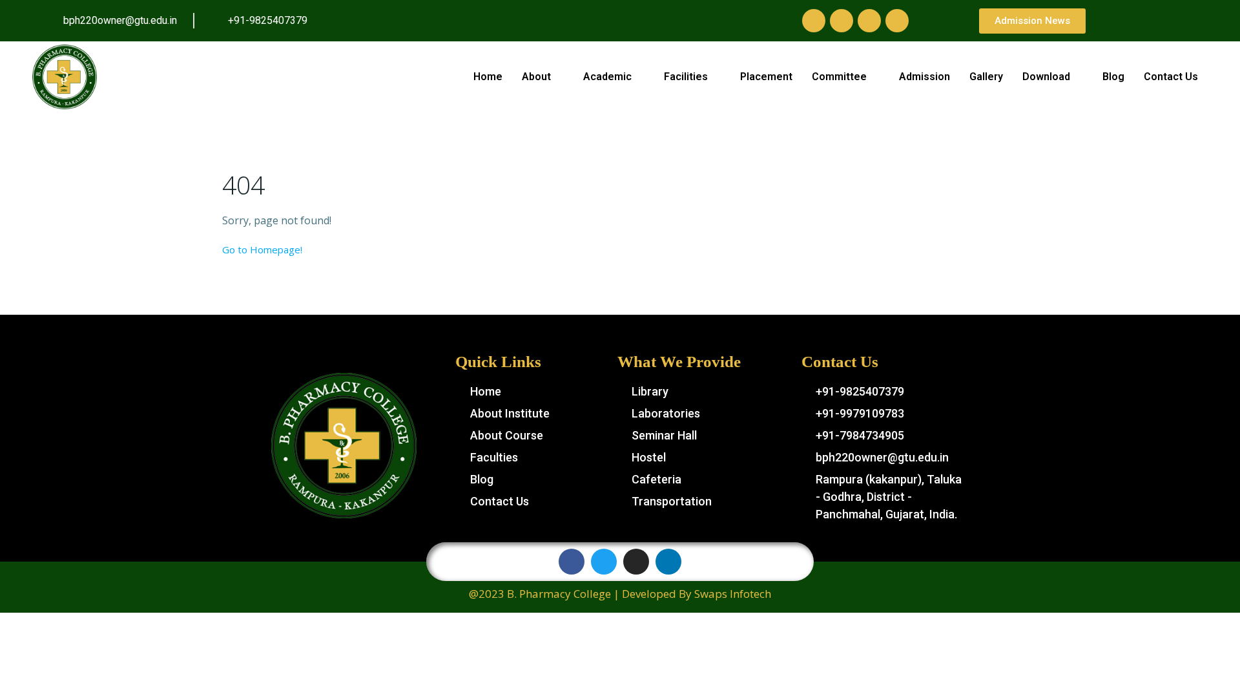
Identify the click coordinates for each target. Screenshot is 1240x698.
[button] (1032, 21)
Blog (1113, 76)
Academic (607, 76)
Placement (766, 76)
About (536, 76)
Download (1046, 76)
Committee (839, 76)
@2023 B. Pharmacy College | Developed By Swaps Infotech (620, 593)
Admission (924, 76)
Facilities (686, 76)
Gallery (986, 76)
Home (487, 76)
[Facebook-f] (813, 20)
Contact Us (1171, 76)
